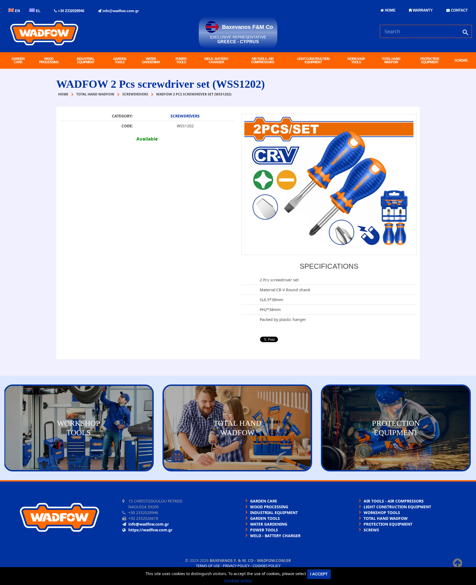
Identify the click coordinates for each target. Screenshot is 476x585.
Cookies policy (266, 565)
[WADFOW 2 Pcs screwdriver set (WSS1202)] (328, 184)
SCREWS (461, 60)
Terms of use (208, 565)
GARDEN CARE (18, 60)
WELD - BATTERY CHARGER (216, 60)
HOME (390, 10)
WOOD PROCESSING (48, 60)
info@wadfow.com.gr (120, 11)
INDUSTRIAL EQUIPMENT (85, 60)
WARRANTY (422, 10)
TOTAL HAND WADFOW (391, 60)
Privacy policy (236, 565)
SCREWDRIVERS (185, 116)
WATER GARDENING (151, 60)
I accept (319, 574)
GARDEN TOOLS (119, 60)
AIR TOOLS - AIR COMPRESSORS (262, 60)
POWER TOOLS (180, 60)
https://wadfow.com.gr (150, 529)
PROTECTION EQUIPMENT (429, 60)
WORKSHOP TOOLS (356, 60)
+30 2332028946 (70, 11)
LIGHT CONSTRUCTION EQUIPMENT (313, 60)
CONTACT (459, 10)
